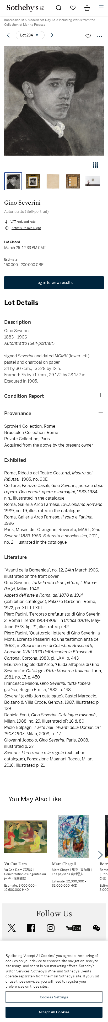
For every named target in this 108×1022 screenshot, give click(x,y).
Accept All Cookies (54, 1012)
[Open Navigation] (101, 8)
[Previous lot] (8, 35)
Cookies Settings (54, 997)
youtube (73, 928)
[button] (54, 101)
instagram (51, 928)
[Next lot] (52, 35)
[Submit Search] (58, 7)
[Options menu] (99, 36)
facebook (31, 928)
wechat (96, 928)
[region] (54, 981)
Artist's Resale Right (26, 228)
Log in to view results (54, 282)
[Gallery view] (95, 165)
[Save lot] (88, 36)
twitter (12, 928)
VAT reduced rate (23, 222)
